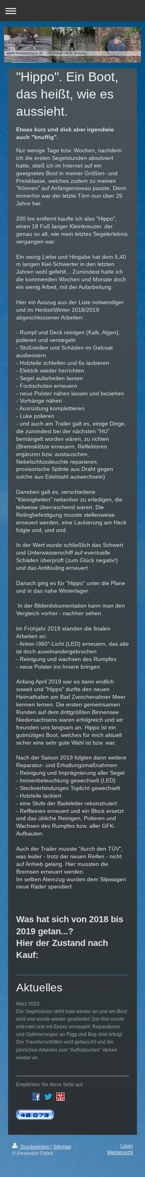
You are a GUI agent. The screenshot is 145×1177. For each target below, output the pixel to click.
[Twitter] (48, 1097)
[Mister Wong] (60, 1097)
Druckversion (35, 1147)
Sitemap (62, 1147)
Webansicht (120, 1152)
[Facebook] (36, 1097)
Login (126, 1146)
